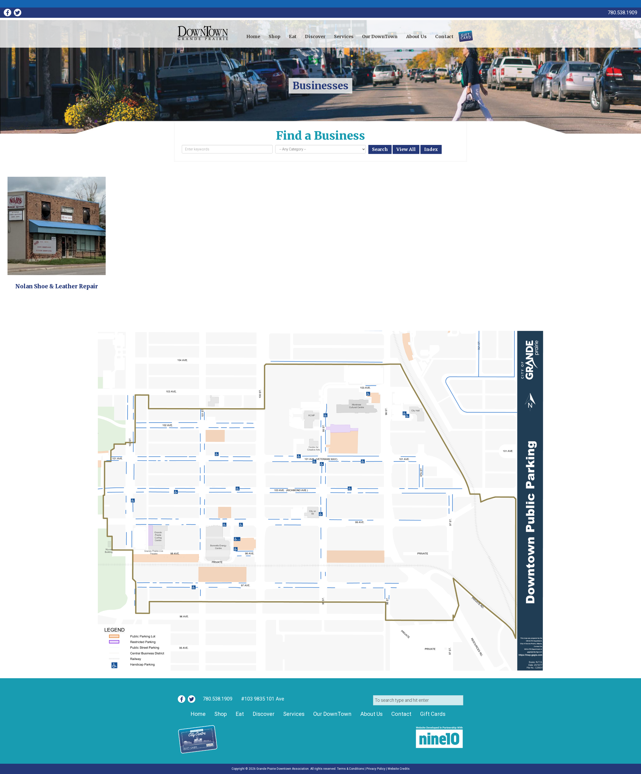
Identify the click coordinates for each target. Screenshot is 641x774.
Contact (444, 36)
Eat (292, 36)
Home (253, 36)
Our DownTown (380, 36)
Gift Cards (462, 34)
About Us (416, 36)
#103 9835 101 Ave (262, 699)
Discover (315, 36)
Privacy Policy (375, 768)
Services (344, 36)
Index (431, 149)
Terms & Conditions (350, 768)
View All (406, 149)
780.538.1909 (217, 699)
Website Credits (399, 768)
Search (380, 149)
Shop (274, 36)
